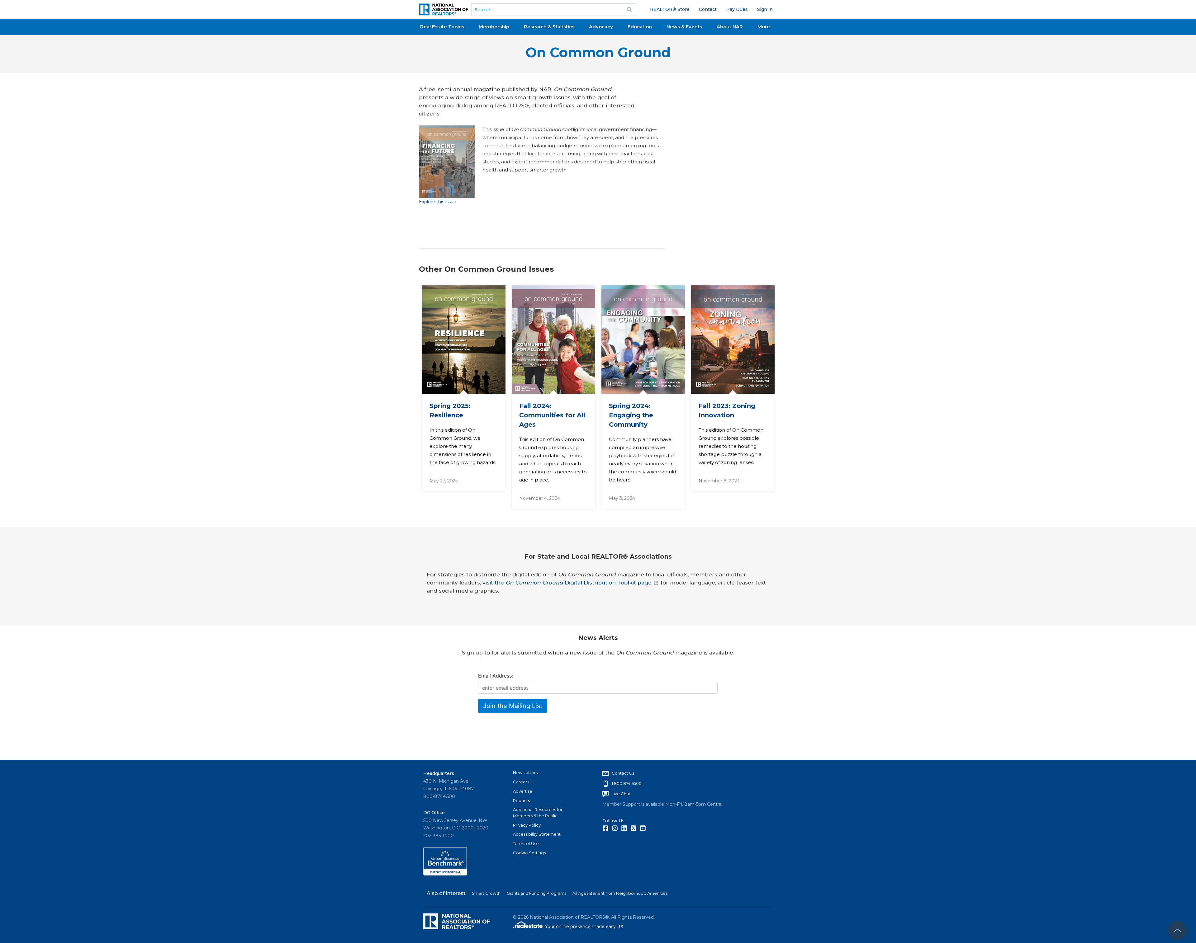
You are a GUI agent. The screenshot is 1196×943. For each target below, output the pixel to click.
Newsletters (525, 772)
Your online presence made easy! (584, 926)
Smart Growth (486, 893)
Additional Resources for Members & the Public (537, 812)
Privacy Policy (527, 825)
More (763, 27)
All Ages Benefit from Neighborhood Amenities (619, 893)
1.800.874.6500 (627, 783)
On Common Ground (598, 52)
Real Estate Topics (442, 27)
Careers (521, 781)
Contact (708, 9)
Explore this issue (437, 201)
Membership (494, 27)
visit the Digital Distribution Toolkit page (567, 582)
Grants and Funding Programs (536, 893)
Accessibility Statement (537, 834)
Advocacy (601, 27)
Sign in (765, 9)
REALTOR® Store (670, 9)
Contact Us (623, 773)
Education (640, 27)
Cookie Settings (529, 852)
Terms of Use (526, 843)
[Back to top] (1177, 930)
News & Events (684, 27)
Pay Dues (737, 9)
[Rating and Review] (445, 874)
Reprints (521, 800)
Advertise (522, 791)
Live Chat (621, 793)
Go (629, 9)
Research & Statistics (549, 27)
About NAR (730, 27)
